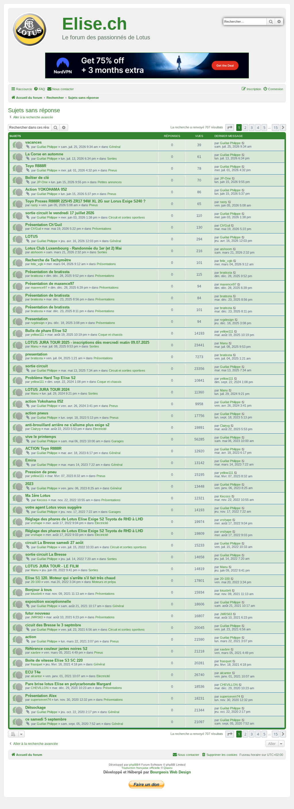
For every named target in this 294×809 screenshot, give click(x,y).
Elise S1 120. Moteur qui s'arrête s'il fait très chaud (70, 578)
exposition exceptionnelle (48, 601)
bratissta (37, 275)
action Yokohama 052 (44, 401)
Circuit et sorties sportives (127, 217)
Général (114, 146)
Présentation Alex (41, 696)
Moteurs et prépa (104, 582)
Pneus (112, 170)
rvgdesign (38, 323)
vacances (33, 142)
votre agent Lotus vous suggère (53, 507)
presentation (36, 354)
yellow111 (37, 334)
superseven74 (41, 699)
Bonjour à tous (38, 590)
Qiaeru (168, 767)
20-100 (35, 582)
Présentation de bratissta (47, 272)
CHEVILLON (40, 688)
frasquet (36, 664)
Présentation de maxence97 (49, 283)
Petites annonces (110, 182)
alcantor (36, 676)
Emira (30, 460)
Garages (117, 441)
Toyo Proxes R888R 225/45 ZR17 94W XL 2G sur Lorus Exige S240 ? (85, 201)
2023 (29, 484)
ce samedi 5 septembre (45, 719)
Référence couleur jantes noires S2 (56, 648)
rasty (34, 205)
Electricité (100, 428)
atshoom (37, 252)
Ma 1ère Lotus (37, 495)
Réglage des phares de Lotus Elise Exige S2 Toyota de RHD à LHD (84, 519)
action (30, 637)
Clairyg (35, 428)
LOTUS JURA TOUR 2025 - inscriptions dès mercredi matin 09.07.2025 (87, 342)
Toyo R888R (35, 166)
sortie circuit (36, 366)
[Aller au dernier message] (243, 143)
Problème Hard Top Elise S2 (50, 378)
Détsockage (35, 707)
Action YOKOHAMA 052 (46, 189)
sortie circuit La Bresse (45, 554)
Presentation (36, 319)
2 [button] (245, 127)
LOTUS (31, 236)
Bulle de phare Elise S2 (46, 331)
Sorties (112, 158)
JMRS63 (37, 617)
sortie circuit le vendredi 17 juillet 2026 (59, 213)
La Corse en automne (44, 154)
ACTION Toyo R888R (43, 448)
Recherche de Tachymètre (48, 260)
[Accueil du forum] (35, 28)
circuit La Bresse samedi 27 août (54, 542)
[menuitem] (39, 89)
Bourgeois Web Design (170, 772)
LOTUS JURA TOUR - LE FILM (52, 566)
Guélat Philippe (47, 146)
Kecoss (42, 500)
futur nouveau (37, 613)
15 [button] (276, 127)
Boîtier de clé (37, 177)
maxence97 (39, 287)
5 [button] (264, 127)
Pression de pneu (41, 472)
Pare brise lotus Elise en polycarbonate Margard (68, 684)
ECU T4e (32, 672)
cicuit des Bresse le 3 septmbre (53, 625)
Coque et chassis (110, 334)
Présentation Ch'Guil (43, 225)
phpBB (133, 764)
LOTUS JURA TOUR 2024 (47, 389)
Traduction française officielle (140, 767)
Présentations (101, 228)
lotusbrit (36, 593)
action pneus (36, 413)
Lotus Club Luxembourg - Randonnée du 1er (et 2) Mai (73, 248)
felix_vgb (37, 264)
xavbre (35, 652)
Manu (34, 346)
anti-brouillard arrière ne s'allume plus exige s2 (67, 425)
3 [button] (252, 127)
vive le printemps (40, 437)
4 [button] (258, 127)
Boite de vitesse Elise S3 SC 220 (54, 660)
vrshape (36, 523)
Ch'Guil (36, 228)
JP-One (42, 182)
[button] (229, 127)
